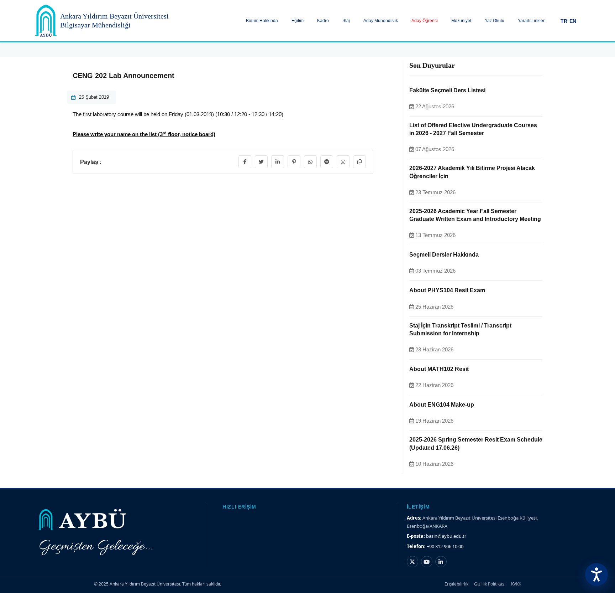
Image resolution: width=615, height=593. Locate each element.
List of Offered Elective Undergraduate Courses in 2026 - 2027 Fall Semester (473, 129)
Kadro (323, 20)
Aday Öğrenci (424, 20)
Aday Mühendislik (380, 20)
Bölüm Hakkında (262, 20)
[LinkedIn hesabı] (441, 561)
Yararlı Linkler (531, 20)
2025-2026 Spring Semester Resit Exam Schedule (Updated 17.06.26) (475, 443)
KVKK (516, 584)
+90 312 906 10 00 (445, 546)
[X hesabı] (412, 561)
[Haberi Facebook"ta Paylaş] (244, 161)
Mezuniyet (461, 20)
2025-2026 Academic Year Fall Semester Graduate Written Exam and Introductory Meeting (475, 215)
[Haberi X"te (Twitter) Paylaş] (261, 161)
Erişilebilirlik (456, 584)
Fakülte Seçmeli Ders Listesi (447, 90)
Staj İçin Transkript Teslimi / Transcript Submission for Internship (460, 329)
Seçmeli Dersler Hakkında (444, 255)
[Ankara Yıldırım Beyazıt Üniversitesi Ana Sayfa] (46, 21)
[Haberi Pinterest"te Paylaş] (294, 161)
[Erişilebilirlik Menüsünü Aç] (596, 574)
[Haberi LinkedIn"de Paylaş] (277, 161)
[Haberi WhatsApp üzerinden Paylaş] (310, 161)
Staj (346, 20)
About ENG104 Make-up (441, 405)
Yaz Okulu (494, 20)
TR (564, 21)
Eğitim (297, 20)
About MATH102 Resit (439, 369)
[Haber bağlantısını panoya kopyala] (359, 161)
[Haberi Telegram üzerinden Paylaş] (326, 161)
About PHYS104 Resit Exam (447, 290)
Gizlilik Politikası (489, 584)
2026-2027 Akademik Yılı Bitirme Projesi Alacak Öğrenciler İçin (472, 172)
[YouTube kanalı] (426, 561)
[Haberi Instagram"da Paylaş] (343, 161)
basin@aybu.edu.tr (446, 536)
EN (572, 21)
